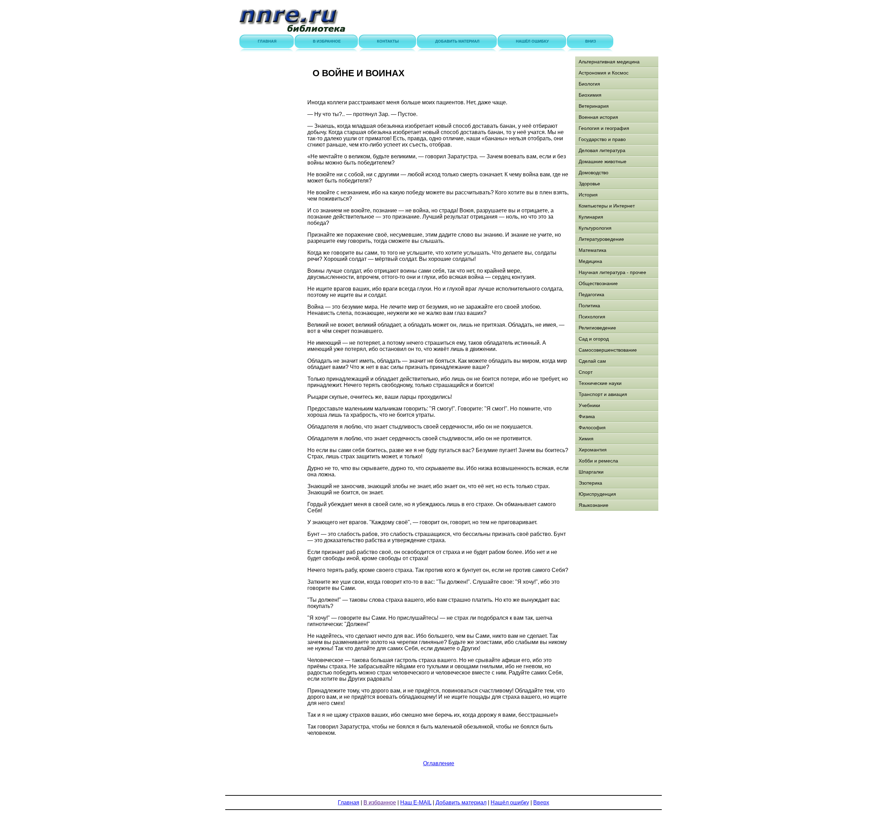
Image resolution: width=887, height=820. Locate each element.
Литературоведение (601, 239)
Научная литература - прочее (612, 272)
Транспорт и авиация (603, 394)
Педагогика (591, 294)
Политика (589, 305)
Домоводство (593, 172)
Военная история (598, 117)
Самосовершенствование (608, 350)
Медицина (590, 261)
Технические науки (600, 383)
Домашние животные (602, 161)
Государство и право (602, 139)
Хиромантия (593, 449)
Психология (592, 316)
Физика (587, 416)
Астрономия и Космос (604, 73)
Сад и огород (594, 339)
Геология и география (604, 128)
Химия (586, 438)
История (588, 194)
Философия (592, 427)
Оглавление (438, 763)
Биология (589, 84)
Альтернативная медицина (609, 61)
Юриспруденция (597, 494)
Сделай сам (592, 361)
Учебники (589, 405)
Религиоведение (597, 327)
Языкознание (593, 505)
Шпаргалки (591, 472)
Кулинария (591, 217)
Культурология (595, 228)
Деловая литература (602, 150)
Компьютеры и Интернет (607, 206)
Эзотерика (590, 483)
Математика (592, 250)
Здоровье (589, 183)
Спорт (585, 372)
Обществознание (598, 283)
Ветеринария (594, 106)
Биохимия (590, 95)
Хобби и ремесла (598, 461)
